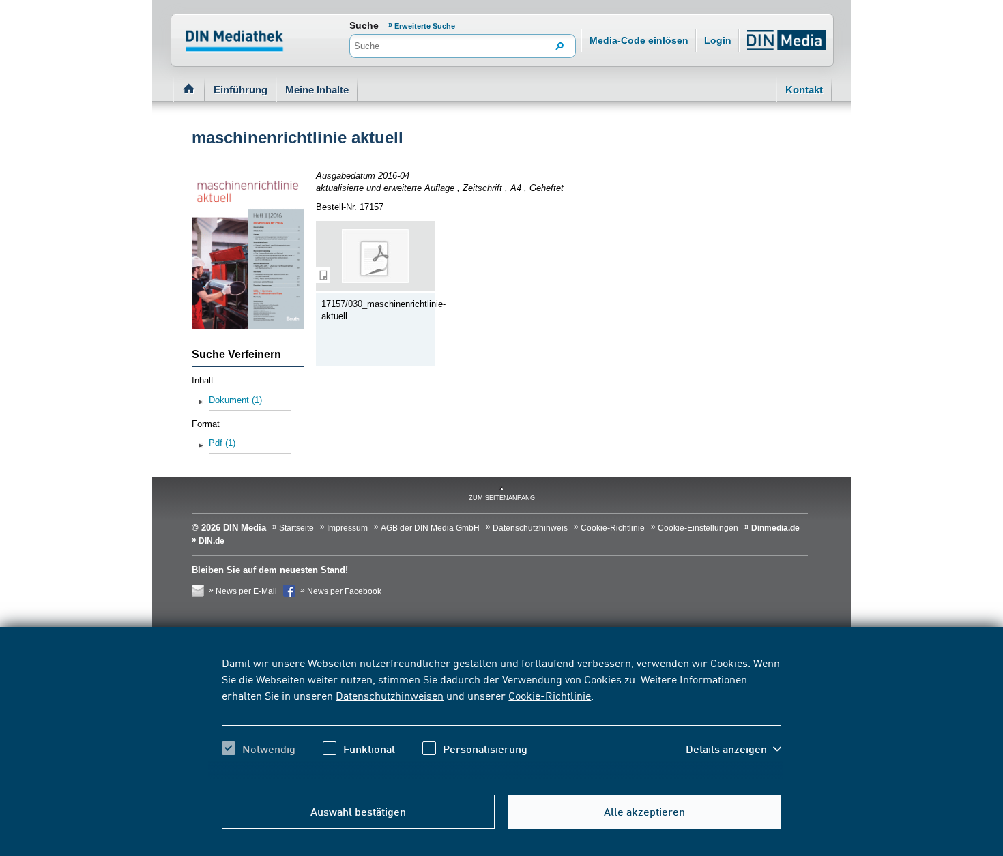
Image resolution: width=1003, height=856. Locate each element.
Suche (364, 25)
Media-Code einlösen (639, 40)
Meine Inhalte (317, 89)
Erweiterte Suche (424, 26)
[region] (501, 717)
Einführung (240, 89)
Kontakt (804, 89)
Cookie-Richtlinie (549, 695)
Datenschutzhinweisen (390, 695)
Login (717, 40)
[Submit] (560, 47)
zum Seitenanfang (502, 498)
